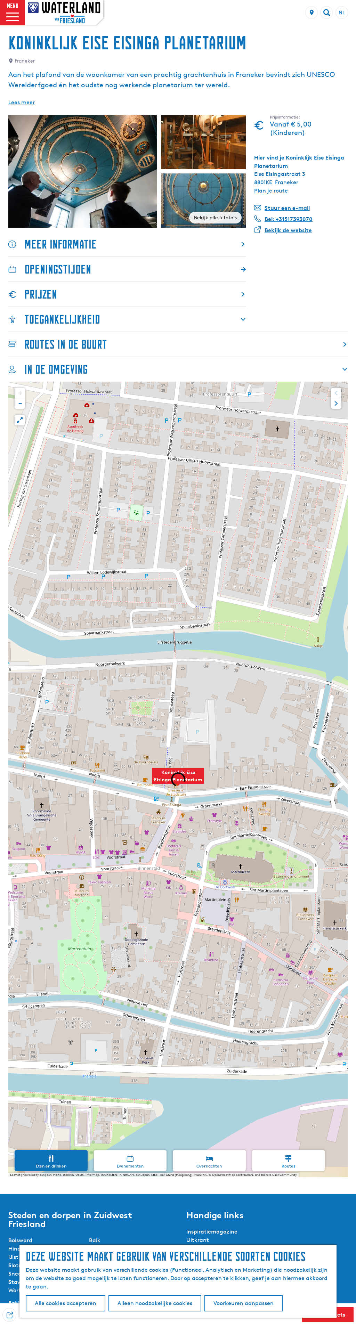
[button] (178, 779)
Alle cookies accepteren (65, 1303)
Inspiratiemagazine (211, 1231)
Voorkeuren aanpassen (243, 1303)
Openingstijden (58, 269)
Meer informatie (60, 244)
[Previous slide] (336, 393)
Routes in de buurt (65, 344)
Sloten (16, 1265)
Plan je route (271, 190)
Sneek (16, 1273)
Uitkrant (197, 1240)
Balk (94, 1240)
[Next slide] (336, 403)
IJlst (13, 1257)
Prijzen (40, 294)
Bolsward (20, 1240)
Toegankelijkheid (62, 319)
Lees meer (21, 102)
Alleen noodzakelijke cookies (155, 1303)
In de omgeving (56, 369)
